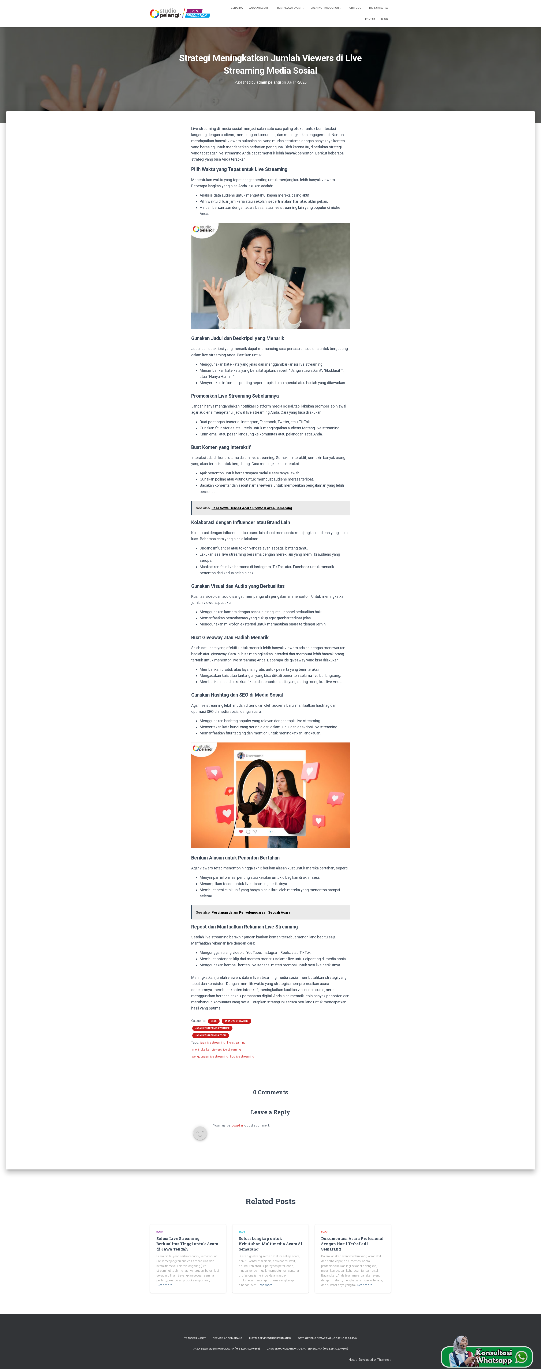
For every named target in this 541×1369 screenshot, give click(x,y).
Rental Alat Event (289, 7)
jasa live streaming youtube (212, 1028)
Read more (164, 1285)
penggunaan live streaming (210, 1056)
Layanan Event (259, 7)
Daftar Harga (378, 8)
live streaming (236, 1042)
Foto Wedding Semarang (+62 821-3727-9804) (327, 1338)
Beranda (237, 7)
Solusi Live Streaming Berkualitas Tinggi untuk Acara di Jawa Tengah (187, 1244)
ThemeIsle (384, 1359)
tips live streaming (242, 1056)
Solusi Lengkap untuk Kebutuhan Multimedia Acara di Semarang (270, 1244)
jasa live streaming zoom (210, 1035)
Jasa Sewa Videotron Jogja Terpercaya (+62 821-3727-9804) (307, 1348)
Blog (384, 19)
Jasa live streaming (236, 1021)
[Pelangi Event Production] (180, 13)
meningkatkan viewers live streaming (216, 1049)
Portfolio (354, 7)
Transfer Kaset (195, 1338)
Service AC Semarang (227, 1338)
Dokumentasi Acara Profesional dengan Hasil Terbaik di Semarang (352, 1244)
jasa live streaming (212, 1042)
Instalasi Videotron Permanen (270, 1338)
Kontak (370, 19)
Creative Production (325, 7)
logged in (237, 1125)
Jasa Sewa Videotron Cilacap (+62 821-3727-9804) (226, 1348)
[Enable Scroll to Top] (532, 1360)
